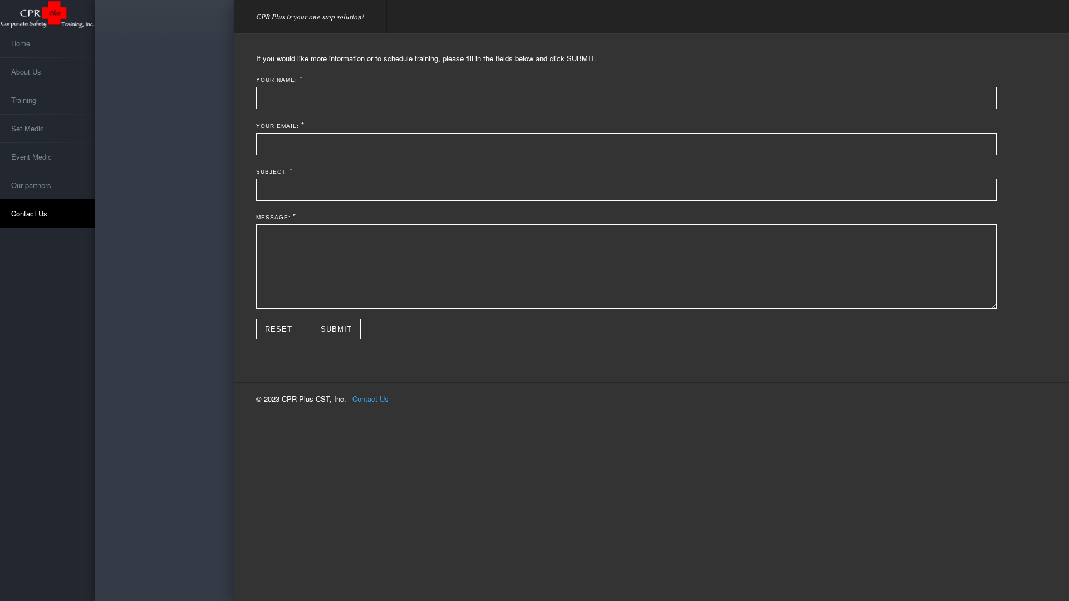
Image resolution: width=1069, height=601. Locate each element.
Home (20, 43)
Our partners (31, 185)
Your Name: (276, 80)
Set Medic (27, 128)
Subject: (271, 172)
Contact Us (29, 213)
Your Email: (277, 126)
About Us (26, 71)
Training (23, 100)
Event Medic (31, 156)
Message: (273, 217)
